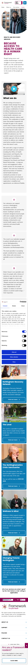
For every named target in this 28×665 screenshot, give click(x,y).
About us (8, 7)
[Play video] (14, 89)
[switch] (24, 336)
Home (2, 7)
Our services (16, 7)
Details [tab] (14, 305)
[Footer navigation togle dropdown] (26, 622)
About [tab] (23, 305)
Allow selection (14, 357)
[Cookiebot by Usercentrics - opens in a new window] (20, 302)
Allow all (14, 352)
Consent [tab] (5, 305)
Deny (14, 362)
